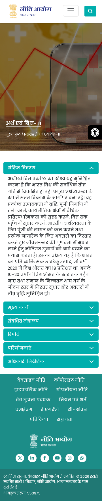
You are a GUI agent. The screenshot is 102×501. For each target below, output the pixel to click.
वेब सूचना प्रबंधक (33, 400)
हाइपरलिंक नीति (31, 390)
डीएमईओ (50, 409)
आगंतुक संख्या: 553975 (22, 493)
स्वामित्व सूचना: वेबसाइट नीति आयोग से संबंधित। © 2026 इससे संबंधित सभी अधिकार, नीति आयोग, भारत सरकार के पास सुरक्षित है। (50, 482)
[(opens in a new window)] (20, 458)
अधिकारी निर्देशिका (27, 361)
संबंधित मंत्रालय (23, 321)
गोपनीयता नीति (72, 390)
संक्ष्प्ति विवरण (21, 168)
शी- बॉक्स (77, 409)
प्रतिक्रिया (39, 419)
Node (29, 134)
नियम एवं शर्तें (72, 400)
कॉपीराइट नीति (69, 380)
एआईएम (23, 409)
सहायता (65, 419)
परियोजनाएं (19, 348)
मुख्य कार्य (18, 307)
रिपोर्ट (13, 334)
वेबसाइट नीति (31, 380)
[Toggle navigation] (71, 10)
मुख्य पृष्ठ (13, 134)
